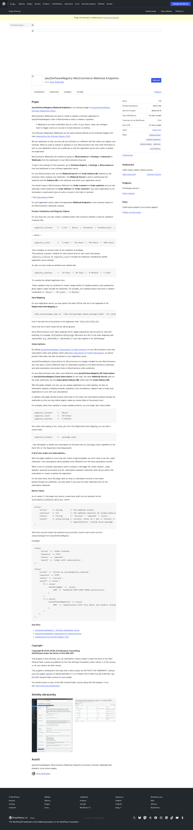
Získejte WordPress (181, 4)
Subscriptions (42, 197)
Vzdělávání (84, 797)
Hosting (12, 804)
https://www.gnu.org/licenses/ (47, 686)
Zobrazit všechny (154, 174)
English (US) (156, 130)
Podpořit (118, 804)
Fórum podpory (128, 193)
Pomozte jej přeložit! (111, 18)
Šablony (47, 801)
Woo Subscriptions (76, 353)
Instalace (67, 92)
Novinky (12, 801)
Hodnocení (54, 92)
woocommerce (155, 149)
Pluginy (47, 804)
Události (118, 801)
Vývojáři (80, 92)
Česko (32, 818)
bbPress (154, 804)
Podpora (157, 92)
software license (154, 135)
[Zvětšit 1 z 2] (70, 701)
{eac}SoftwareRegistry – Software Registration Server (57, 630)
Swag (118, 808)
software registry (146, 144)
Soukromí (12, 808)
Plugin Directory (15, 11)
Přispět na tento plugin (131, 212)
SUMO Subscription (95, 353)
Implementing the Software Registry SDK (53, 136)
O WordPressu (14, 797)
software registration (153, 139)
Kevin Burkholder (57, 82)
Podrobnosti (39, 92)
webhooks (156, 144)
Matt (152, 801)
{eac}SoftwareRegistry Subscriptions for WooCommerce (64, 349)
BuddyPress (155, 808)
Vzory (46, 808)
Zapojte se (119, 797)
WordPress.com (156, 797)
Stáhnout (156, 80)
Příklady (47, 797)
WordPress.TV (85, 808)
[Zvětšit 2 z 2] (113, 701)
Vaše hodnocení (129, 174)
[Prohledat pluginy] (32, 25)
